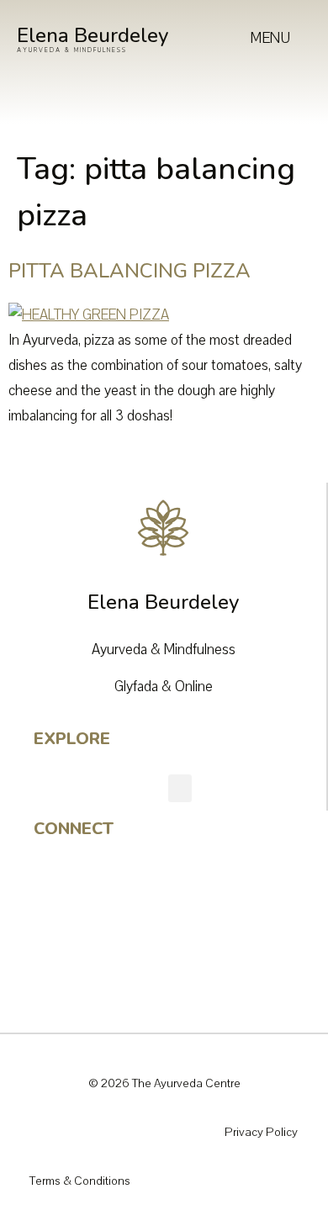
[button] (180, 788)
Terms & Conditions (79, 1181)
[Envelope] (55, 969)
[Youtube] (55, 927)
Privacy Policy (261, 1132)
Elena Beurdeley (92, 35)
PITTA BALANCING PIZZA (129, 270)
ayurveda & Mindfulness (72, 50)
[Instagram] (55, 885)
